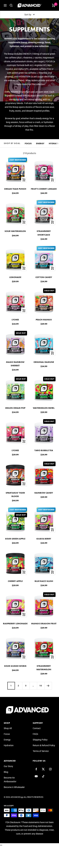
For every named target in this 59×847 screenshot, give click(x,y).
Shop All (8, 728)
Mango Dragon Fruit (43, 623)
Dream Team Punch (15, 188)
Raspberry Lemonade (15, 623)
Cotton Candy (43, 277)
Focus (28, 143)
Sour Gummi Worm (15, 665)
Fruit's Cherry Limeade (44, 188)
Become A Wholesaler (14, 787)
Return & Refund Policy (44, 745)
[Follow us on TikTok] (43, 776)
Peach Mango (44, 319)
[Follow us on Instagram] (50, 769)
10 (40, 685)
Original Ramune (44, 362)
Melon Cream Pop (15, 407)
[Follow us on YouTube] (36, 776)
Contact (37, 728)
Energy (40, 143)
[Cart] (53, 5)
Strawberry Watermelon (43, 667)
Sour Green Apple (15, 538)
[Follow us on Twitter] (43, 769)
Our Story (8, 766)
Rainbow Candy (43, 492)
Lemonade (15, 277)
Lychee (15, 319)
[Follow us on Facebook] (36, 769)
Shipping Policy (40, 739)
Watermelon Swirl (44, 407)
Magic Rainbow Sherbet (15, 364)
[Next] (48, 685)
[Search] (11, 5)
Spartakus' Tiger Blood (15, 494)
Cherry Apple (15, 581)
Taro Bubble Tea (43, 450)
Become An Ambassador (10, 779)
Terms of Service (41, 751)
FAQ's (35, 734)
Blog (6, 772)
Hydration (9, 745)
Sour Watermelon (15, 231)
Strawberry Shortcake (44, 233)
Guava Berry (43, 538)
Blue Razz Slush (44, 581)
